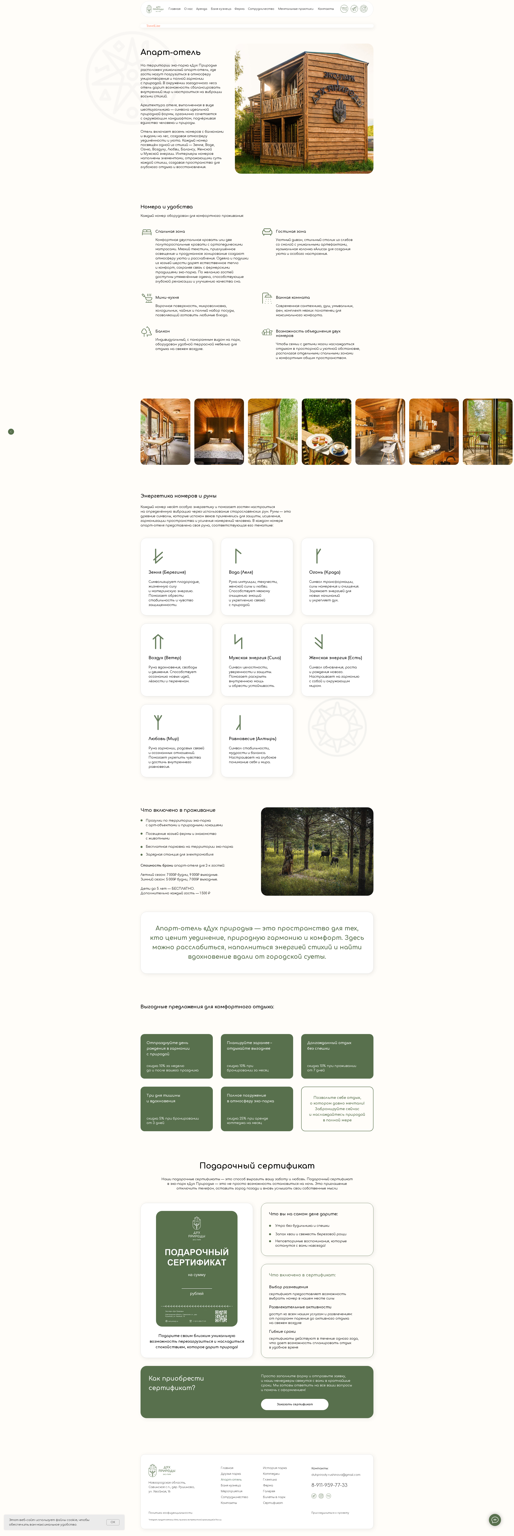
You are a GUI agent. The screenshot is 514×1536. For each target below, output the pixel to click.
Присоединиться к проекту (330, 1513)
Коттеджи (271, 1473)
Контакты (326, 8)
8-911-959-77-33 (329, 1485)
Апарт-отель (231, 1479)
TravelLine (153, 26)
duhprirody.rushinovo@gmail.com (335, 1474)
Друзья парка (231, 1473)
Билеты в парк (274, 1497)
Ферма (240, 8)
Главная (174, 8)
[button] (294, 1404)
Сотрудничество (261, 8)
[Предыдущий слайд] (11, 432)
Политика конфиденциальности (170, 1513)
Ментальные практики (295, 8)
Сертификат (273, 1502)
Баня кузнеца (221, 8)
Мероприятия (231, 1491)
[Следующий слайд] (503, 432)
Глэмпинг (270, 1479)
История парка (275, 1468)
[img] (155, 9)
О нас (188, 8)
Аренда (201, 8)
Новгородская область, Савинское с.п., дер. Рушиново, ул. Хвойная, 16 (172, 1487)
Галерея (269, 1491)
